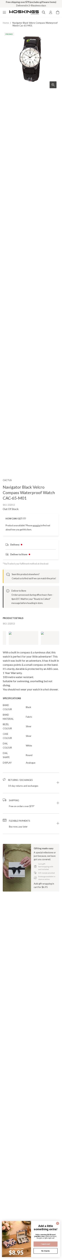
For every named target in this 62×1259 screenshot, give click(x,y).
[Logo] (24, 12)
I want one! (45, 1244)
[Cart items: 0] (57, 12)
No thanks (45, 1251)
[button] (31, 783)
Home (6, 22)
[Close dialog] (57, 1223)
